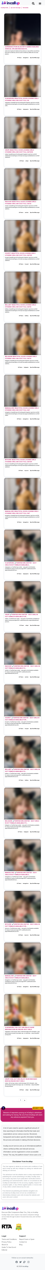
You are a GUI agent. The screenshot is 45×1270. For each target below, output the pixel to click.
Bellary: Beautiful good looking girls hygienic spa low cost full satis (20, 306)
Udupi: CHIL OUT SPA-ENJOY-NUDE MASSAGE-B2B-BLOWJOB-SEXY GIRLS (21, 1080)
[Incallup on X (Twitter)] (20, 1262)
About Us (5, 1244)
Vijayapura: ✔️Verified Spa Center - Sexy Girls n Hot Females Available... (21, 564)
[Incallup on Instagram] (28, 1262)
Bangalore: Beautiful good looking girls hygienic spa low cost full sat (21, 512)
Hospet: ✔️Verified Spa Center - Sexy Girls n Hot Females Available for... (22, 719)
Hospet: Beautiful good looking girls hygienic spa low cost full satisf (20, 254)
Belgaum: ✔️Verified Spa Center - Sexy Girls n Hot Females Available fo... (22, 822)
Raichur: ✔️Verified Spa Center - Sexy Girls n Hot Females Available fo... (22, 667)
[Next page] (24, 1100)
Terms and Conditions (9, 1239)
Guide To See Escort (9, 1247)
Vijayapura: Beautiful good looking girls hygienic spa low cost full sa (22, 99)
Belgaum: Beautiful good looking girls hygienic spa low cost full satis (21, 357)
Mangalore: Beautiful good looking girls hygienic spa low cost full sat (22, 409)
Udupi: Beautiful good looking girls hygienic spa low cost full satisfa (19, 151)
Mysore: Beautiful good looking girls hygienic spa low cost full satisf (20, 460)
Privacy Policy (6, 1242)
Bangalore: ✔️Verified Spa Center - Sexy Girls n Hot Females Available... (20, 977)
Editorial (4, 1250)
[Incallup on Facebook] (16, 1262)
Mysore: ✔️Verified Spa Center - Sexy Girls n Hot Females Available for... (22, 925)
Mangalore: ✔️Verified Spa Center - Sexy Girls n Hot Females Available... (21, 873)
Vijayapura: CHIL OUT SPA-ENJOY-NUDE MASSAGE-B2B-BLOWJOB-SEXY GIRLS (19, 1028)
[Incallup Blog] (24, 1262)
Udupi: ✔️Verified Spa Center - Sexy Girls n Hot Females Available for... (21, 615)
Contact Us (23, 1242)
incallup (25, 1266)
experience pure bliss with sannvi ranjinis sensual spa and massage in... (22, 48)
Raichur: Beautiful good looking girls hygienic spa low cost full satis (20, 202)
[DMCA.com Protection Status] (18, 1227)
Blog (20, 1244)
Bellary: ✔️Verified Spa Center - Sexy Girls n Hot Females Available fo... (22, 770)
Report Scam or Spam (26, 1239)
